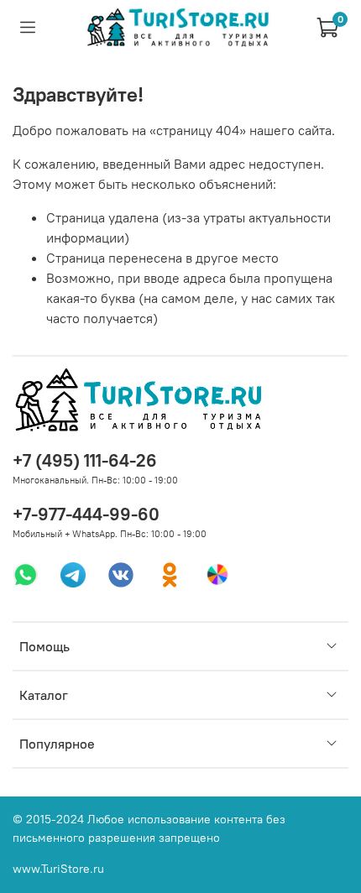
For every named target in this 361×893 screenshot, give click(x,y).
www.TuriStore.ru (58, 868)
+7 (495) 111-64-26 (85, 460)
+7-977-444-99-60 (86, 514)
